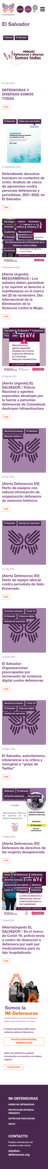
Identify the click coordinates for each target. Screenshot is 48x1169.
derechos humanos (13, 431)
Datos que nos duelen (29, 121)
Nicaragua (9, 222)
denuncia (36, 885)
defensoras (36, 875)
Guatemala (9, 232)
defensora (9, 791)
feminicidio (9, 251)
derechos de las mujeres (16, 885)
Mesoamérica (25, 232)
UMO (14, 336)
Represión (9, 331)
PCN (6, 336)
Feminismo (34, 222)
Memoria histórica (13, 436)
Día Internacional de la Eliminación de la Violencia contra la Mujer (24, 244)
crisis (29, 880)
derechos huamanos (14, 796)
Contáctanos (13, 1067)
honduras (31, 227)
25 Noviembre (26, 237)
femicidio (8, 227)
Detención (36, 890)
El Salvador (21, 38)
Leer (6, 107)
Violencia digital (26, 616)
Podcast (8, 38)
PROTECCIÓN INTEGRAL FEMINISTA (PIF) (24, 1041)
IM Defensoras (21, 875)
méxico (21, 222)
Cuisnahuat (37, 331)
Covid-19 (30, 611)
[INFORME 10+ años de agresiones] (28, 9)
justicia (20, 227)
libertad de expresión (29, 523)
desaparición (34, 796)
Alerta (7, 875)
